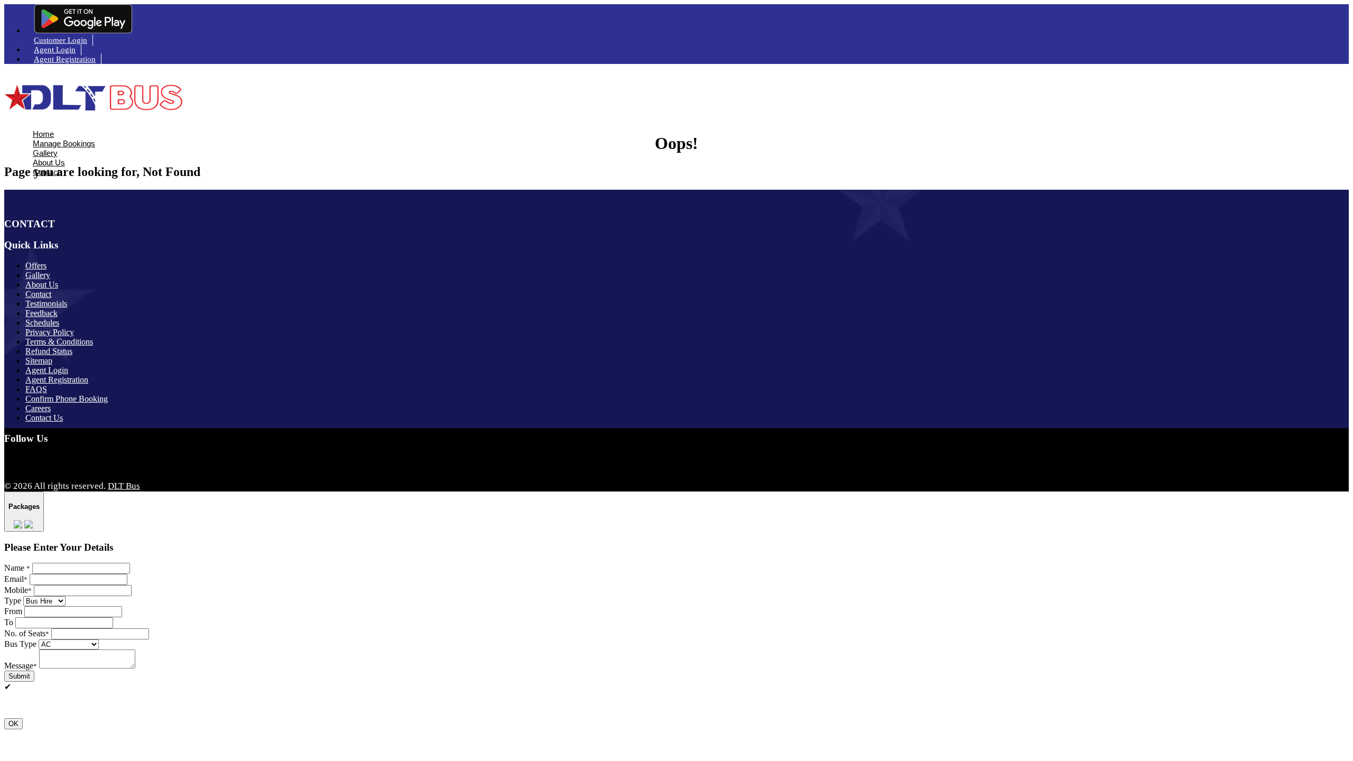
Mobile (18, 590)
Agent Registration (65, 59)
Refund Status (48, 351)
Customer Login (60, 40)
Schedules (42, 322)
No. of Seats (26, 633)
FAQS (36, 389)
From (13, 611)
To (8, 622)
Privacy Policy (49, 332)
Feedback (41, 313)
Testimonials (46, 303)
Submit (19, 676)
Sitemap (38, 360)
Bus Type (20, 643)
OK (13, 724)
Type (12, 600)
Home (43, 133)
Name (17, 567)
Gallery (45, 153)
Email (15, 578)
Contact (46, 172)
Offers (36, 265)
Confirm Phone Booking (66, 398)
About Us (49, 162)
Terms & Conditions (59, 341)
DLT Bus (124, 486)
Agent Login (55, 49)
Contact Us (44, 417)
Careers (38, 408)
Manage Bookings (64, 143)
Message (20, 665)
